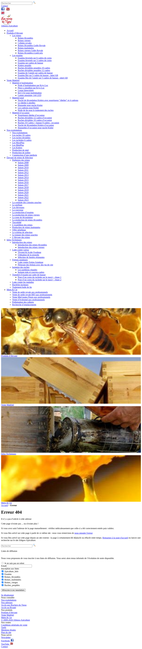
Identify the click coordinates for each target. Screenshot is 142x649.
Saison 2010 (23, 167)
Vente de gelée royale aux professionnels (30, 292)
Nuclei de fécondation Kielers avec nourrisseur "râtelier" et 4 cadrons (48, 100)
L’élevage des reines (21, 237)
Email (3, 566)
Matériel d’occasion (20, 113)
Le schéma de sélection (22, 232)
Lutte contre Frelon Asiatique (30, 262)
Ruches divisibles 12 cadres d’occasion (35, 118)
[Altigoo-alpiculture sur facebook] (3, 10)
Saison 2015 (23, 180)
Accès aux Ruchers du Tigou (13, 605)
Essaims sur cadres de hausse (30, 63)
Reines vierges (24, 40)
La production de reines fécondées (27, 220)
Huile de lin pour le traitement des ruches (36, 110)
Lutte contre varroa (20, 250)
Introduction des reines (22, 242)
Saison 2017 (23, 185)
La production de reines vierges (26, 215)
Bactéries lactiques (20, 285)
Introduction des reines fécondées (32, 245)
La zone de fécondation (22, 217)
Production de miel (20, 150)
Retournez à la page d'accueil (115, 538)
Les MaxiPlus (18, 142)
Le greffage (17, 205)
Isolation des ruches (20, 267)
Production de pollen (21, 152)
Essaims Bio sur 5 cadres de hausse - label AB (38, 75)
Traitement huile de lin (22, 287)
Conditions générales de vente (14, 625)
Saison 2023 (23, 200)
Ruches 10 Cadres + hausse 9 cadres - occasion (38, 123)
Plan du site (6, 632)
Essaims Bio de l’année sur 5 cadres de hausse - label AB (43, 78)
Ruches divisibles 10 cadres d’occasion (35, 120)
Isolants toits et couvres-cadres (31, 272)
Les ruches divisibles (21, 138)
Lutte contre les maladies (23, 282)
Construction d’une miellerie (24, 155)
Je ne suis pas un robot (14, 563)
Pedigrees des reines (21, 160)
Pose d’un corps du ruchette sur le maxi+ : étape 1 (39, 277)
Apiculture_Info (11, 571)
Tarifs (3, 627)
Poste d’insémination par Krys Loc (33, 85)
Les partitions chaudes (27, 270)
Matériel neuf (18, 98)
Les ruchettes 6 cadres (21, 140)
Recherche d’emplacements (24, 304)
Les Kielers (17, 147)
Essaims (8, 574)
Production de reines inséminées (26, 227)
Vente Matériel (13, 80)
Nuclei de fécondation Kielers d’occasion (36, 125)
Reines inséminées (26, 48)
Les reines (16, 35)
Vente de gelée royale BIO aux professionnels (32, 294)
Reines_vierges (11, 582)
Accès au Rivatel (8, 607)
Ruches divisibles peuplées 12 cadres (34, 70)
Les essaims (17, 55)
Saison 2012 (23, 172)
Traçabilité (16, 222)
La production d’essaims (23, 212)
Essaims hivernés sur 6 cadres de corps (35, 58)
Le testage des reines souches (25, 235)
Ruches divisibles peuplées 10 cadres (34, 68)
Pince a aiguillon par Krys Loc (31, 88)
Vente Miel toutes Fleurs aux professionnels (31, 297)
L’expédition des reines (22, 225)
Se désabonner (7, 595)
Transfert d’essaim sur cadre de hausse (29, 275)
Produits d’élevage (15, 33)
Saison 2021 (23, 195)
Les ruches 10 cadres (21, 135)
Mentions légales (8, 630)
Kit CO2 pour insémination (30, 93)
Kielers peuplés (24, 65)
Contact (4, 6)
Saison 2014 (23, 177)
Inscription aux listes (10, 568)
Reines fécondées (25, 38)
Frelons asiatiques (20, 260)
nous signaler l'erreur (83, 533)
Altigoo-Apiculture (9, 26)
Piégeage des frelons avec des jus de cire (35, 265)
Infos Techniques (14, 240)
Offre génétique (19, 230)
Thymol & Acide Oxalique (29, 252)
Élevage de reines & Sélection (20, 157)
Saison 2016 (23, 182)
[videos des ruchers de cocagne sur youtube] (8, 10)
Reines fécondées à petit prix (30, 53)
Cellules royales (25, 43)
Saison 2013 (23, 175)
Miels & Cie (12, 290)
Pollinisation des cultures (23, 302)
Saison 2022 (23, 197)
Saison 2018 (23, 187)
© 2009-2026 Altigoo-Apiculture (15, 620)
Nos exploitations (14, 130)
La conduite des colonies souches (26, 202)
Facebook (6, 641)
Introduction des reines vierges (31, 247)
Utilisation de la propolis (28, 255)
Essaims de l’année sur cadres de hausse (35, 73)
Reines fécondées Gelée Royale (31, 45)
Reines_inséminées (12, 580)
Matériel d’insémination (22, 83)
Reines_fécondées (12, 577)
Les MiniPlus (18, 145)
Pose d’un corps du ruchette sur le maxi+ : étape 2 (39, 280)
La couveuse (17, 210)
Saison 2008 (23, 162)
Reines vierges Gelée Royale (30, 50)
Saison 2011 (23, 170)
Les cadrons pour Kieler (28, 108)
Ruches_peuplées (12, 585)
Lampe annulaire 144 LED (29, 95)
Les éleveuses (18, 207)
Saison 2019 (23, 190)
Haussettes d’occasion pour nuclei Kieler (35, 128)
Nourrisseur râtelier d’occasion (31, 115)
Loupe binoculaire (26, 90)
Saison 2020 (23, 192)
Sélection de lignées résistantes (31, 257)
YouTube (5, 644)
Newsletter (6, 637)
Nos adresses (6, 602)
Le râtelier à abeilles (26, 103)
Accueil (10, 30)
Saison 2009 (23, 165)
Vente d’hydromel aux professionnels (28, 299)
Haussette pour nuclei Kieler (30, 105)
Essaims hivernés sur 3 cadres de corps (35, 60)
